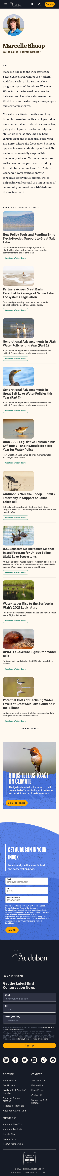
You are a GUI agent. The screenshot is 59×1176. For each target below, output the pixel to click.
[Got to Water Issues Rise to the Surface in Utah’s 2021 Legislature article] (29, 603)
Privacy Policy (26, 921)
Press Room (37, 1090)
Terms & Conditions (40, 1039)
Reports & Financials (13, 1105)
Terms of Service (26, 908)
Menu (5, 4)
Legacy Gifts (9, 1139)
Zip (8, 888)
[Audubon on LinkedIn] (34, 1060)
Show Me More (28, 728)
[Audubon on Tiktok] (44, 1060)
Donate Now (9, 1134)
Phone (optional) (13, 897)
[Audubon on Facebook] (15, 1060)
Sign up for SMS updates (39, 1101)
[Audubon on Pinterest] (53, 1060)
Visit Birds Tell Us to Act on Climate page (29, 775)
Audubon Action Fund (14, 1110)
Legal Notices (15, 1172)
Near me (32, 4)
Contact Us (37, 1095)
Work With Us (38, 1080)
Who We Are (9, 1080)
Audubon (16, 4)
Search (39, 4)
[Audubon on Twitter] (25, 1060)
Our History (9, 1085)
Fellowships (37, 1085)
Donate (50, 4)
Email (9, 879)
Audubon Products (12, 1129)
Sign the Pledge (16, 803)
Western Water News (15, 258)
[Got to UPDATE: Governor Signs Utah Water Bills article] (29, 651)
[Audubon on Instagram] (6, 1060)
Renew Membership (13, 1144)
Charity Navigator (29, 1157)
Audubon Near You (12, 1124)
